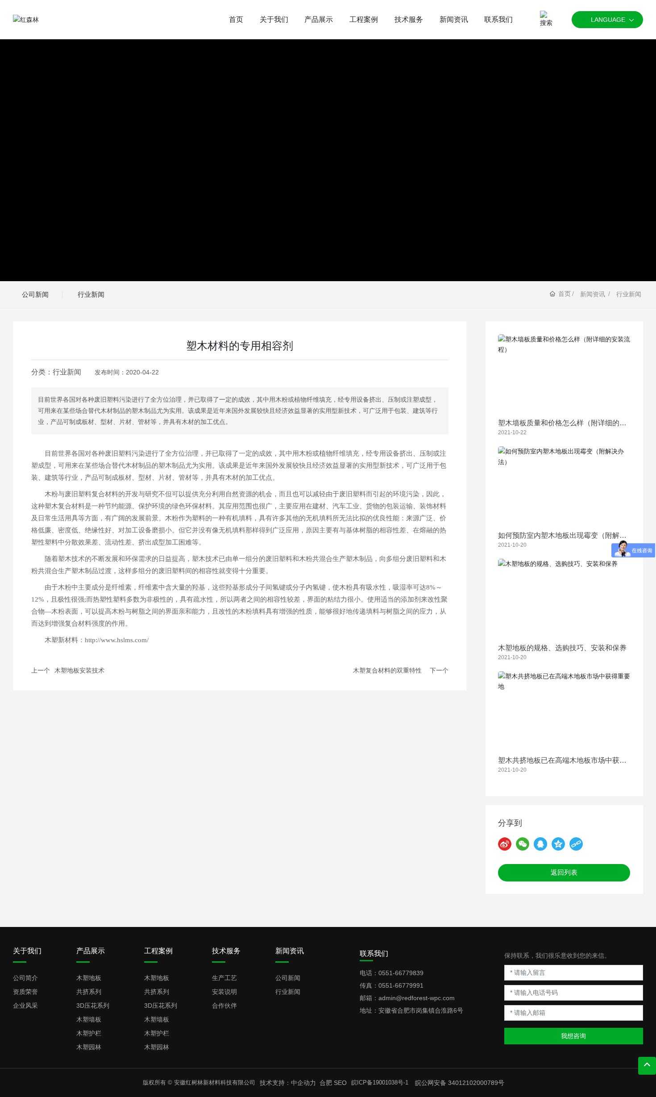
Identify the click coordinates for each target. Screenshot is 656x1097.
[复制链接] (576, 844)
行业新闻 (91, 294)
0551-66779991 (400, 985)
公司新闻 (35, 294)
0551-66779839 (400, 972)
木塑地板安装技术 (79, 670)
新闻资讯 (592, 294)
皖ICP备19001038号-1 (379, 1082)
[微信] (522, 844)
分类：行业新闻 (56, 372)
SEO (340, 1082)
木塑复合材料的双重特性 (387, 670)
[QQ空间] (558, 844)
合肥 (326, 1082)
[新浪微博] (504, 844)
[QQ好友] (540, 844)
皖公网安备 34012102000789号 (459, 1082)
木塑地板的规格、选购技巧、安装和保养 (562, 648)
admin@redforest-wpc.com (416, 997)
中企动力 (303, 1082)
